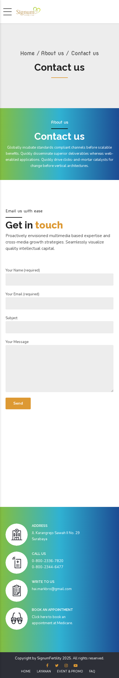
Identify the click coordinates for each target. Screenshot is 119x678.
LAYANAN (44, 671)
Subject (11, 318)
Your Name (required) (23, 270)
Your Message (17, 341)
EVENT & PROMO (70, 671)
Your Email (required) (22, 294)
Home (27, 53)
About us (52, 53)
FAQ (92, 671)
